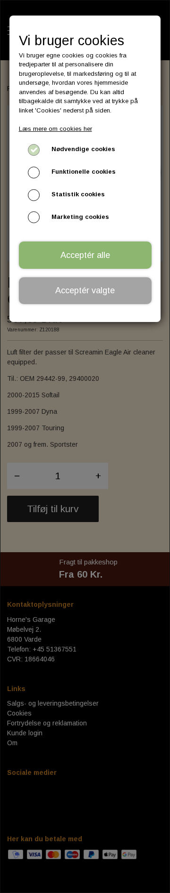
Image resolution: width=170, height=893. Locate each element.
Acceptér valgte (85, 290)
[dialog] (85, 446)
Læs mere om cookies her (55, 128)
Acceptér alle (85, 255)
